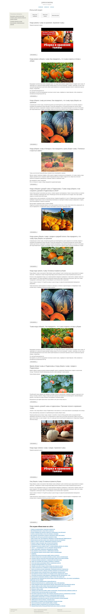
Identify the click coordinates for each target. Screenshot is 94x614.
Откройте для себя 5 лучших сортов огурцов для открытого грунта (47, 566)
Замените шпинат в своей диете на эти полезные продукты (45, 604)
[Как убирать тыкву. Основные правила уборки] (57, 510)
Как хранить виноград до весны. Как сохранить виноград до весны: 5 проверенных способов (53, 593)
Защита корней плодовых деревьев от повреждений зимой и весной (47, 595)
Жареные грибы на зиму (37, 589)
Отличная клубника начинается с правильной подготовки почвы (46, 560)
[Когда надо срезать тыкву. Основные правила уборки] (57, 305)
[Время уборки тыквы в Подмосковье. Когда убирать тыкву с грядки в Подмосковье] (57, 384)
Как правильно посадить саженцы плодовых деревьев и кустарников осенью (49, 570)
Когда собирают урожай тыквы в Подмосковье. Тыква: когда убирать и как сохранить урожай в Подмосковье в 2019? (55, 190)
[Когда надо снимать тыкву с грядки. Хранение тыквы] (57, 464)
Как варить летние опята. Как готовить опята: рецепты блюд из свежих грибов (18, 18)
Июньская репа (55, 15)
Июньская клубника (35, 15)
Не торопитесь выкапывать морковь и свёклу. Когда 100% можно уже (47, 576)
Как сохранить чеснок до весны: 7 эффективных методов (44, 550)
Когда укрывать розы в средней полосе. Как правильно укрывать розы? (48, 572)
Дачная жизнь (47, 2)
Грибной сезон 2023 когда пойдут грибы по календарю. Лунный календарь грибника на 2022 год (54, 590)
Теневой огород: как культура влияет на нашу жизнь (43, 592)
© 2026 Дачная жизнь (14, 609)
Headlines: (33, 553)
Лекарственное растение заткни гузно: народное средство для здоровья (48, 540)
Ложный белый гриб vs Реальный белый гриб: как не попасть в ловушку (48, 606)
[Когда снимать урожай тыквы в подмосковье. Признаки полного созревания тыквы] (57, 431)
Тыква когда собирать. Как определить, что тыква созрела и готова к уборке (55, 326)
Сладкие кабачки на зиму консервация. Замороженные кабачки (17, 23)
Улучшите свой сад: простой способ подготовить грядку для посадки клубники (49, 558)
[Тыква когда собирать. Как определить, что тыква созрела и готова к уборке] (57, 338)
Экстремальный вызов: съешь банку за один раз (42, 530)
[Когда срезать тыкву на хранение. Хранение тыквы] (57, 40)
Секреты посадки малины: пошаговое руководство (43, 529)
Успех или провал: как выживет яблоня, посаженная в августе (46, 563)
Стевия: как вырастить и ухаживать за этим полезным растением (46, 567)
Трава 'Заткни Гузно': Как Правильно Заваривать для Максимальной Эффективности (51, 538)
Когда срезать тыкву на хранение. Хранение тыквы (47, 23)
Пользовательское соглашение (42, 609)
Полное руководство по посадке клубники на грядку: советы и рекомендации (49, 556)
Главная (40, 7)
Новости (46, 7)
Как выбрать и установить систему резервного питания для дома (46, 601)
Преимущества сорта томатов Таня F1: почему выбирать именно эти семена (49, 546)
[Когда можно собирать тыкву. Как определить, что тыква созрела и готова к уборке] (57, 72)
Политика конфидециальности (38, 611)
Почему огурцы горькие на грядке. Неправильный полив (44, 587)
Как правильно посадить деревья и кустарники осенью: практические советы (49, 573)
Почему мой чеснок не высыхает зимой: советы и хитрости (45, 555)
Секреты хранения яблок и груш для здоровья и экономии (44, 534)
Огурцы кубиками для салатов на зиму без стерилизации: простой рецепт (48, 532)
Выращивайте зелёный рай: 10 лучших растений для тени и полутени (47, 596)
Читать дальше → (33, 54)
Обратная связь (59, 609)
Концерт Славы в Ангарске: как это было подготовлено (44, 543)
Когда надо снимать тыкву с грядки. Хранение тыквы (47, 448)
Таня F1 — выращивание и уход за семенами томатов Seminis (46, 547)
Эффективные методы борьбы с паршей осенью (43, 599)
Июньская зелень (45, 15)
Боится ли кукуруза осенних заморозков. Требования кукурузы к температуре (49, 569)
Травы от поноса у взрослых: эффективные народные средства (46, 541)
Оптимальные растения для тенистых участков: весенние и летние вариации (49, 598)
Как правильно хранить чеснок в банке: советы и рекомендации (46, 552)
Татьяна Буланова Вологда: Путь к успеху (41, 564)
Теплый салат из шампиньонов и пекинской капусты (43, 581)
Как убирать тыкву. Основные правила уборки (45, 481)
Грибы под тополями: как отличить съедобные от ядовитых (45, 561)
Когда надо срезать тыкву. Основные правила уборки (48, 271)
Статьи (52, 7)
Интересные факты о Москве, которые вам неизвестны (44, 544)
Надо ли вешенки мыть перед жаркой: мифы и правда (44, 602)
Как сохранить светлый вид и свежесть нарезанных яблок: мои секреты (48, 535)
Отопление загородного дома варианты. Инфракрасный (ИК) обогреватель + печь (50, 575)
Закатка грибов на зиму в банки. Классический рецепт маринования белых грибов (50, 586)
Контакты (35, 609)
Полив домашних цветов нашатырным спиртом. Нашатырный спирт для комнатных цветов (53, 584)
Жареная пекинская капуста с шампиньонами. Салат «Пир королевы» (48, 583)
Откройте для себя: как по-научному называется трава (44, 537)
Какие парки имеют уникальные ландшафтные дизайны (44, 549)
